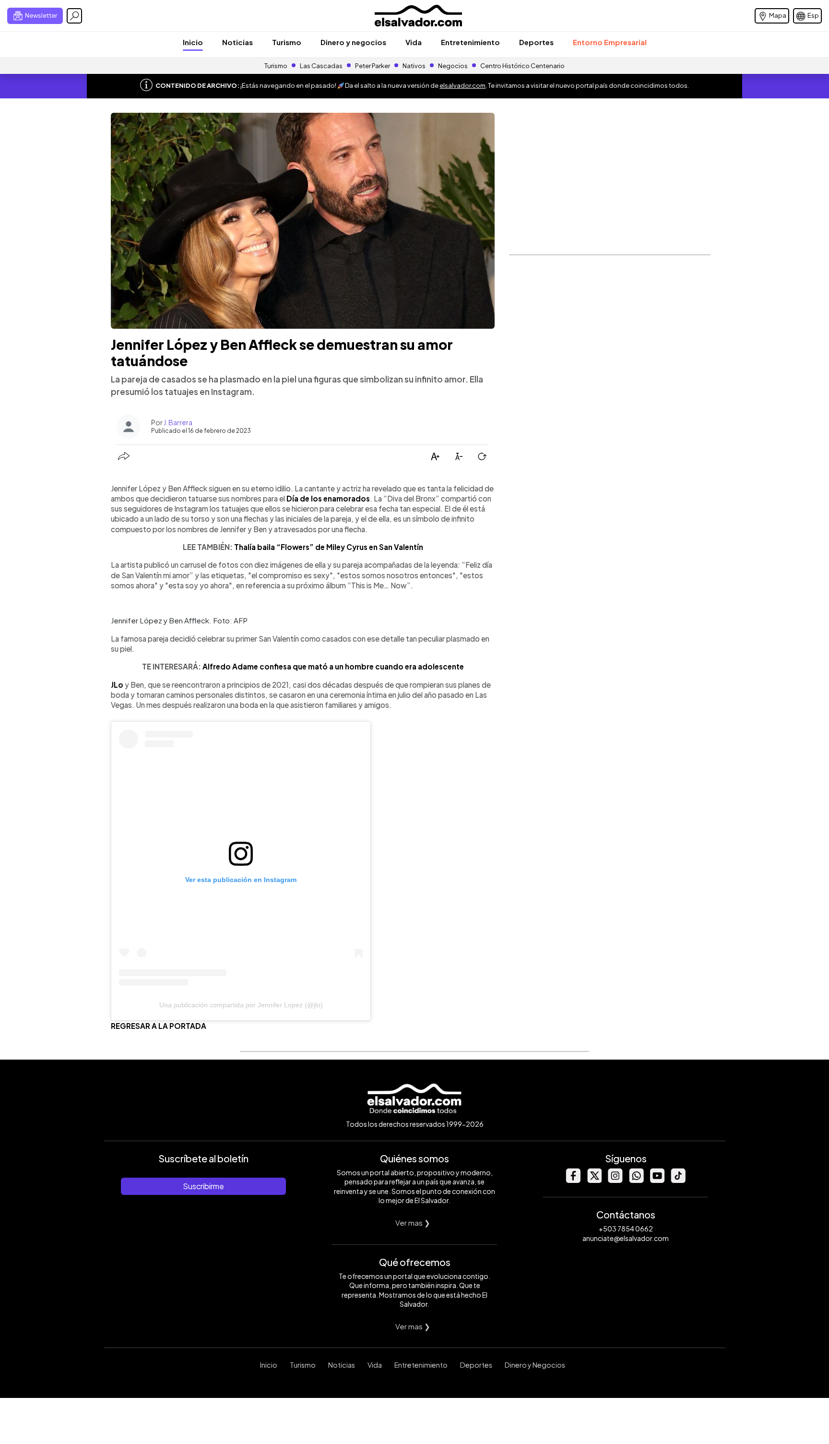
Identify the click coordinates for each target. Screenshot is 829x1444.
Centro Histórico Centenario (522, 66)
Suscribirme (203, 1186)
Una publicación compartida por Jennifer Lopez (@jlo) (241, 1005)
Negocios (453, 66)
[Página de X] (594, 1180)
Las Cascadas (321, 66)
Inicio (193, 42)
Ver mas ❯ (412, 1222)
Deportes (536, 42)
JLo (117, 684)
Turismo (286, 42)
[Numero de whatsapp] (636, 1180)
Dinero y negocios (353, 42)
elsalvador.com (462, 85)
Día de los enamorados (328, 498)
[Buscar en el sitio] (74, 16)
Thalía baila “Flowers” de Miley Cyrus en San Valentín (328, 546)
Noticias (237, 42)
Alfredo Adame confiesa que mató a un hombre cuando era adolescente (333, 666)
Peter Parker (373, 66)
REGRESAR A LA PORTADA (158, 1025)
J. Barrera (178, 422)
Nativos (414, 66)
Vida (413, 42)
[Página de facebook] (572, 1180)
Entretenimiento (470, 42)
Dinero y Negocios (535, 1364)
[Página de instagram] (615, 1180)
